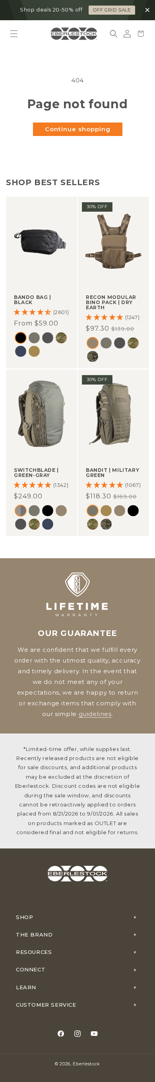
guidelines (95, 714)
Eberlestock (86, 1064)
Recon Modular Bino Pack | (111, 302)
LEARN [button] (26, 987)
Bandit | (112, 472)
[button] (14, 33)
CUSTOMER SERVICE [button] (46, 1005)
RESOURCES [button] (34, 952)
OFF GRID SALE (112, 10)
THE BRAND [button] (34, 934)
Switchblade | (36, 472)
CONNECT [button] (30, 969)
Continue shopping (77, 129)
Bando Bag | (32, 300)
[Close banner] (147, 10)
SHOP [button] (24, 917)
